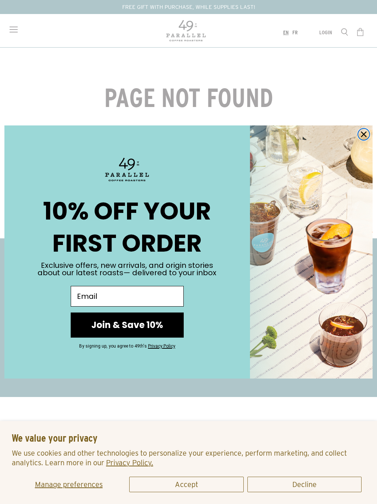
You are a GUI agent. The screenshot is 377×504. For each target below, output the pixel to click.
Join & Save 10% (127, 325)
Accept (186, 484)
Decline (304, 484)
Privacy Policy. (129, 462)
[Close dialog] (364, 134)
